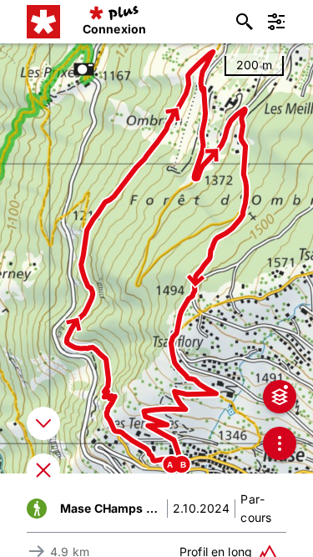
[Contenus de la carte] (279, 396)
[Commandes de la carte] (279, 443)
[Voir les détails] (43, 423)
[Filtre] (276, 22)
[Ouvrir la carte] (43, 470)
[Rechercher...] (245, 22)
